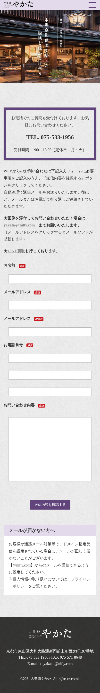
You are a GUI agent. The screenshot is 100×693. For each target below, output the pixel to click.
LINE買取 (16, 251)
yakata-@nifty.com (19, 225)
